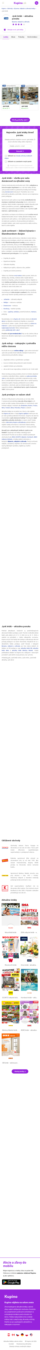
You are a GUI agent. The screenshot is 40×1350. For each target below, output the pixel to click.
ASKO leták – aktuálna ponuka (29, 1016)
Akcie (13, 37)
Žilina (12, 408)
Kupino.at (8, 1335)
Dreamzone (7, 305)
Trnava (35, 405)
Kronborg (6, 309)
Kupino (4, 8)
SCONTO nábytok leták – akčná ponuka (11, 983)
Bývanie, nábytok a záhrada (20, 22)
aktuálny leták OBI (26, 648)
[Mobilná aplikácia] (11, 1282)
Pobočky (21, 37)
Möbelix (9, 439)
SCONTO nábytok (20, 437)
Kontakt (11, 1344)
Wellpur (6, 302)
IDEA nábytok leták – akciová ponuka (29, 918)
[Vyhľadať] (36, 3)
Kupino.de (22, 1335)
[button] (13, 24)
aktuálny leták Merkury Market (22, 650)
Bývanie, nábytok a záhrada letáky (24, 8)
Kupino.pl (26, 1335)
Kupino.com (31, 1335)
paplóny (10, 312)
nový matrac (18, 275)
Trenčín (7, 408)
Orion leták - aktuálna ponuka (29, 951)
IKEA (13, 437)
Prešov (23, 408)
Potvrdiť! (19, 151)
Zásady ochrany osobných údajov (20, 1346)
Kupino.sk (17, 319)
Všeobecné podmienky (23, 1344)
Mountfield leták (11, 918)
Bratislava (24, 405)
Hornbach (30, 437)
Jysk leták (11, 97)
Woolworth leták (11, 951)
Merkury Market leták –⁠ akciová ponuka (11, 1016)
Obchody (10, 8)
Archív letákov (32, 37)
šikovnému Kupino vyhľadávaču (16, 422)
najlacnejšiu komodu (8, 328)
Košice (30, 405)
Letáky (5, 37)
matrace (33, 312)
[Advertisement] (20, 61)
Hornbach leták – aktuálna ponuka (29, 983)
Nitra (3, 408)
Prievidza (17, 408)
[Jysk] (6, 19)
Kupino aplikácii (24, 413)
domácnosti (9, 192)
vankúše (16, 312)
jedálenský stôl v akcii (12, 330)
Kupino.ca (13, 1335)
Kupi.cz (17, 1335)
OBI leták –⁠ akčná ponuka (11, 1049)
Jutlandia (6, 299)
